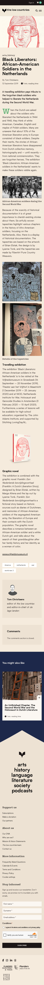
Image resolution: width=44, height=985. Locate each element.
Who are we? (7, 837)
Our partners (7, 820)
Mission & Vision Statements (13, 841)
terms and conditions (21, 927)
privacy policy (35, 927)
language (22, 775)
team (11, 845)
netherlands (21, 565)
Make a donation (9, 817)
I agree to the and (22, 927)
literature (22, 780)
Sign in (31, 3)
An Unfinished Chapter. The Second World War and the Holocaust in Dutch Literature (21, 707)
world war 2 (9, 570)
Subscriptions (7, 813)
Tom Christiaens (11, 80)
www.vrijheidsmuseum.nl (15, 554)
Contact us (6, 849)
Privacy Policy (8, 873)
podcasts (22, 790)
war (33, 565)
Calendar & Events (9, 865)
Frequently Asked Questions (13, 862)
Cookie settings (8, 877)
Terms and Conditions (11, 869)
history (22, 770)
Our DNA (6, 834)
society (22, 785)
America (8, 565)
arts (22, 764)
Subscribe (22, 945)
